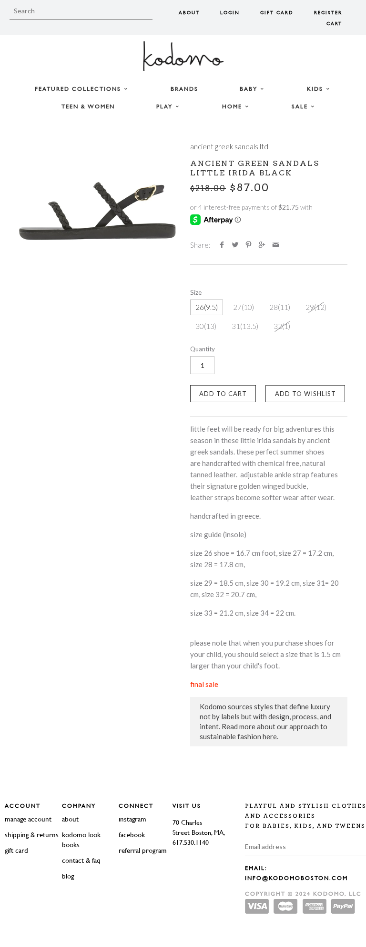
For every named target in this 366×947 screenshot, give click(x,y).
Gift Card (277, 12)
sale (301, 106)
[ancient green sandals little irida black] (97, 210)
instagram (132, 819)
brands (184, 89)
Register (328, 12)
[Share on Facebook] (221, 245)
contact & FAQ (81, 860)
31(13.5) (245, 326)
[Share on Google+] (261, 245)
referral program (143, 850)
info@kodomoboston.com (296, 878)
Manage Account (28, 819)
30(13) (205, 326)
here (270, 736)
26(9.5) (206, 307)
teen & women (88, 106)
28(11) (279, 307)
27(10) (243, 307)
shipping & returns (32, 835)
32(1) (282, 326)
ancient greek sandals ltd (229, 146)
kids (316, 89)
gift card (16, 850)
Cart (334, 23)
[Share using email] (275, 245)
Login (230, 12)
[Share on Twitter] (235, 245)
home (233, 106)
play (165, 106)
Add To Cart (223, 393)
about (70, 819)
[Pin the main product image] (248, 245)
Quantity (202, 349)
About (189, 12)
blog (68, 876)
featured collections (79, 89)
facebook (132, 835)
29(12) (315, 307)
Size (196, 292)
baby (250, 89)
